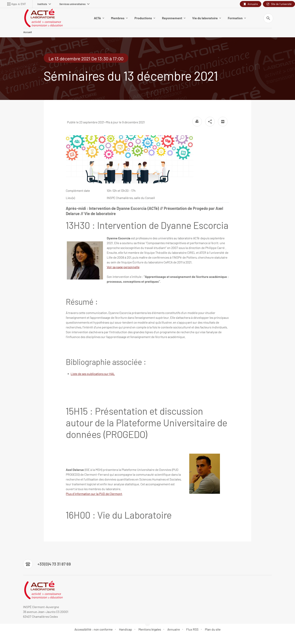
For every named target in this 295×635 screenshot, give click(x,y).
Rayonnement (172, 18)
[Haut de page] (20, 623)
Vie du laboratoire (205, 18)
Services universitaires (72, 4)
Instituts (42, 4)
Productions (143, 18)
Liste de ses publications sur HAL (93, 374)
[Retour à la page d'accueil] (43, 18)
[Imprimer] (197, 121)
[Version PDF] (222, 121)
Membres (117, 18)
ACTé (97, 18)
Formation (235, 18)
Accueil (27, 32)
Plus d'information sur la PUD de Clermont (94, 494)
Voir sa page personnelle (123, 267)
